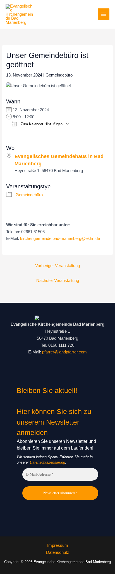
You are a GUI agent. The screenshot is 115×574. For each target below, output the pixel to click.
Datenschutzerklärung (47, 462)
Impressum (57, 545)
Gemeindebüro (59, 75)
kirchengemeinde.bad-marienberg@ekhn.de (60, 238)
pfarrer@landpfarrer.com (64, 352)
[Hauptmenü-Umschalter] (103, 14)
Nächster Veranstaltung (57, 280)
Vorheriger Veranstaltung (57, 265)
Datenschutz (57, 552)
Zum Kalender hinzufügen (41, 124)
